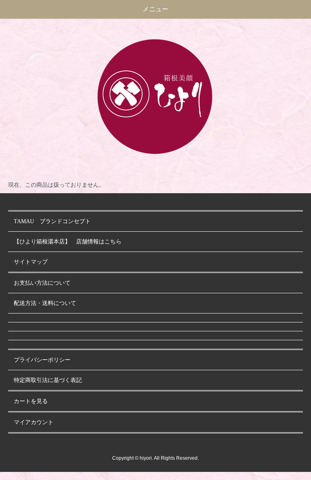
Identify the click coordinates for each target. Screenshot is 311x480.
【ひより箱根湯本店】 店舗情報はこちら (70, 242)
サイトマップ (31, 262)
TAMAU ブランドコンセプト (52, 221)
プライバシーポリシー (42, 360)
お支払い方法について (42, 283)
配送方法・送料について (45, 303)
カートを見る (31, 401)
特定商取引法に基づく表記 (48, 380)
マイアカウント (33, 422)
